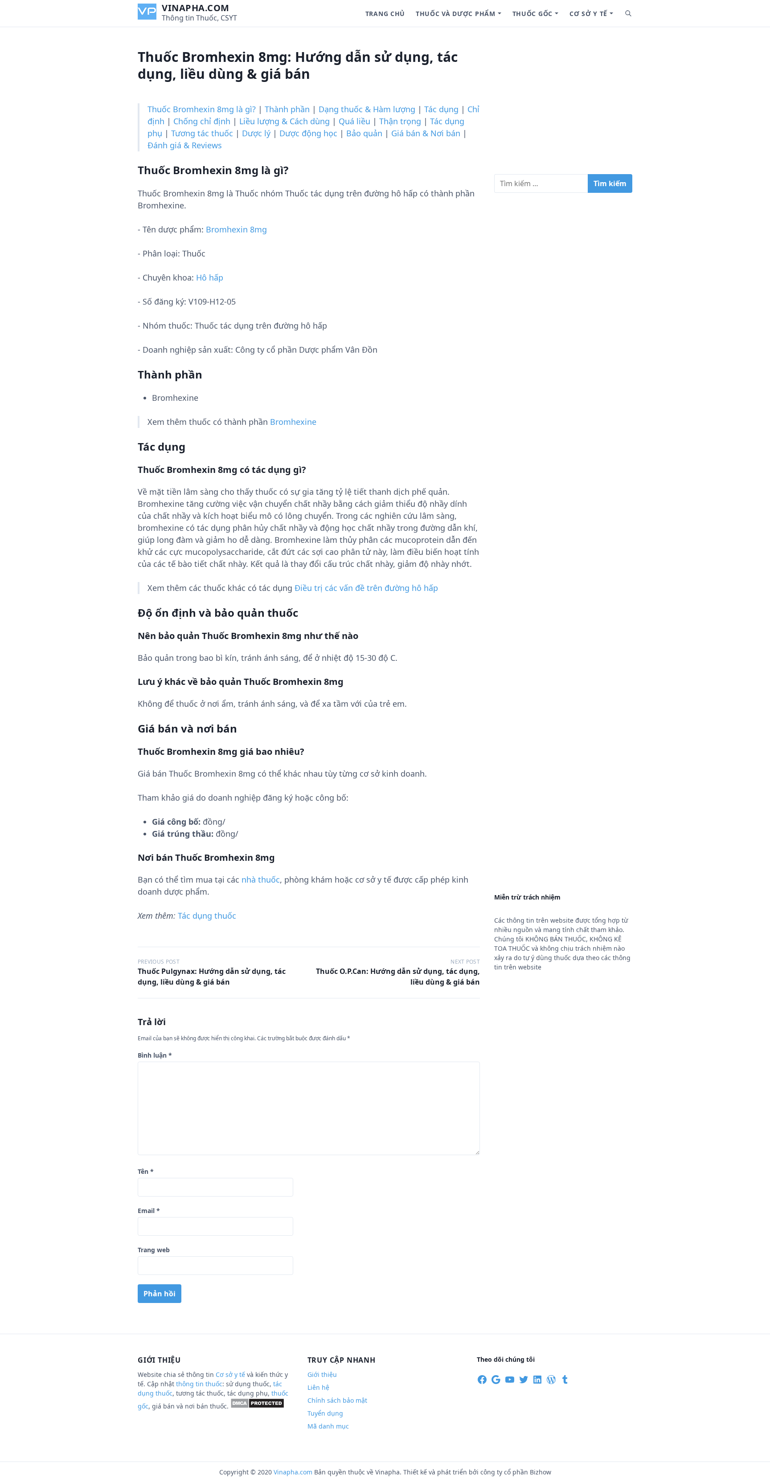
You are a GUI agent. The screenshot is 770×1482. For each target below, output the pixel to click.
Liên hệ (318, 1387)
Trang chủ (385, 13)
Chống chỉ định (201, 121)
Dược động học (308, 133)
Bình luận (155, 1055)
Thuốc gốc (532, 13)
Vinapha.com (195, 8)
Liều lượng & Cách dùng (284, 121)
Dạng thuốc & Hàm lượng (367, 109)
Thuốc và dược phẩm (456, 13)
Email (149, 1210)
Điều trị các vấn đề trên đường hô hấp (366, 587)
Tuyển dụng (325, 1413)
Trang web (154, 1250)
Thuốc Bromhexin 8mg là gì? (201, 109)
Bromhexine (293, 421)
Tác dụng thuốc (207, 915)
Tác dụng (441, 109)
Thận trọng (400, 121)
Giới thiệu (322, 1374)
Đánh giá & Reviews (184, 145)
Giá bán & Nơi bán (425, 133)
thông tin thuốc (199, 1384)
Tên (146, 1171)
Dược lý (256, 133)
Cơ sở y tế (588, 13)
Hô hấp (209, 277)
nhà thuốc (261, 879)
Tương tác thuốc (202, 133)
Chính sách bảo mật (337, 1400)
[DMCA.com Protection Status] (257, 1406)
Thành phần (287, 109)
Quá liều (354, 121)
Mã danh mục (328, 1426)
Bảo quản (364, 133)
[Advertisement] (563, 104)
